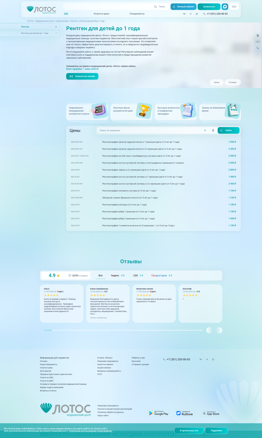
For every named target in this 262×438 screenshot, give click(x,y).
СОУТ (99, 374)
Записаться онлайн (85, 76)
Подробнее (216, 430)
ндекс (117, 275)
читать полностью (98, 318)
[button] (219, 330)
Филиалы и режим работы (109, 371)
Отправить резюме (140, 364)
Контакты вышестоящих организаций (115, 409)
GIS (138, 275)
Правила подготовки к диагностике (56, 374)
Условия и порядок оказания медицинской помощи (63, 384)
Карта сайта (103, 415)
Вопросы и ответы (48, 391)
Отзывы (232, 82)
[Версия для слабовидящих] (257, 41)
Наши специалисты (48, 364)
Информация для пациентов (54, 358)
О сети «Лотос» (105, 358)
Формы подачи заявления (51, 387)
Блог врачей (45, 371)
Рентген (25, 27)
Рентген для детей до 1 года (34, 33)
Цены (216, 82)
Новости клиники (105, 364)
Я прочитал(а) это (189, 430)
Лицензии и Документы (107, 361)
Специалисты (137, 13)
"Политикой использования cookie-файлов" (90, 431)
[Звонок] (257, 49)
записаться (228, 142)
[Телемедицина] (257, 37)
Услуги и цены (101, 13)
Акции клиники (104, 368)
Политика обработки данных (111, 412)
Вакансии (136, 361)
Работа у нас (138, 358)
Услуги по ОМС (46, 377)
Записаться (209, 6)
